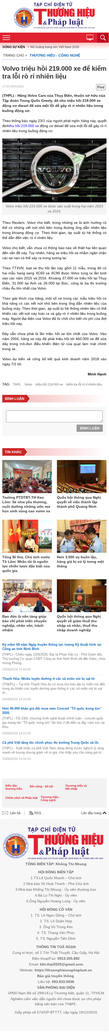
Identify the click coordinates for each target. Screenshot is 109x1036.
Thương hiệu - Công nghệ (55, 55)
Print (100, 87)
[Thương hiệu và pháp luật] (53, 844)
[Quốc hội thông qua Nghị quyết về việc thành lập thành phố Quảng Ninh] (81, 477)
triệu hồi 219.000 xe (49, 384)
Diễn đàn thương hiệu (13, 787)
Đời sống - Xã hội (41, 786)
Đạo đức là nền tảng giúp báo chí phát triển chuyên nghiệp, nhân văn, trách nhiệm (24, 623)
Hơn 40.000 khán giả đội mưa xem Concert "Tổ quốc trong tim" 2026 (51, 711)
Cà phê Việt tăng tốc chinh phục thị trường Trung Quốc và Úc (50, 742)
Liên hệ (15, 813)
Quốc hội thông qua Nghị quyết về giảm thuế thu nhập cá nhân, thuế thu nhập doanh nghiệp (79, 623)
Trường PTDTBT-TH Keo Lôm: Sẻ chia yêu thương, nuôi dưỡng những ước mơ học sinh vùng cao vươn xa (26, 504)
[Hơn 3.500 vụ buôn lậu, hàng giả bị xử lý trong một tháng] (81, 536)
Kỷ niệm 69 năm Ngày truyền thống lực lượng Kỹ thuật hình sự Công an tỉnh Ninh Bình (51, 647)
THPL (17, 384)
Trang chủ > (15, 55)
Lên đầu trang (91, 813)
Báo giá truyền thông (55, 976)
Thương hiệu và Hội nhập (76, 787)
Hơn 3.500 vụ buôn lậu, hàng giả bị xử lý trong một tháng (80, 561)
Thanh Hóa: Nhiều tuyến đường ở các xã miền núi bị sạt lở (48, 679)
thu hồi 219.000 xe (24, 126)
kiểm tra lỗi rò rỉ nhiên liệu (84, 384)
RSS (37, 813)
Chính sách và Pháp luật (21, 797)
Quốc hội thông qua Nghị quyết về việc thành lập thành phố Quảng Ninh (79, 502)
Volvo (28, 384)
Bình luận (89, 428)
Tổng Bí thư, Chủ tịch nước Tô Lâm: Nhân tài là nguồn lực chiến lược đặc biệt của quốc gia (26, 564)
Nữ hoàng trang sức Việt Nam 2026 (54, 47)
